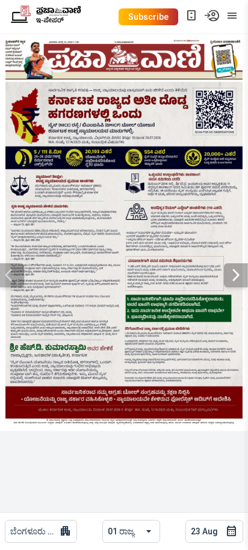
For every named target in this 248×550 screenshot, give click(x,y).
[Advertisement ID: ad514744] (124, 253)
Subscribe (148, 17)
